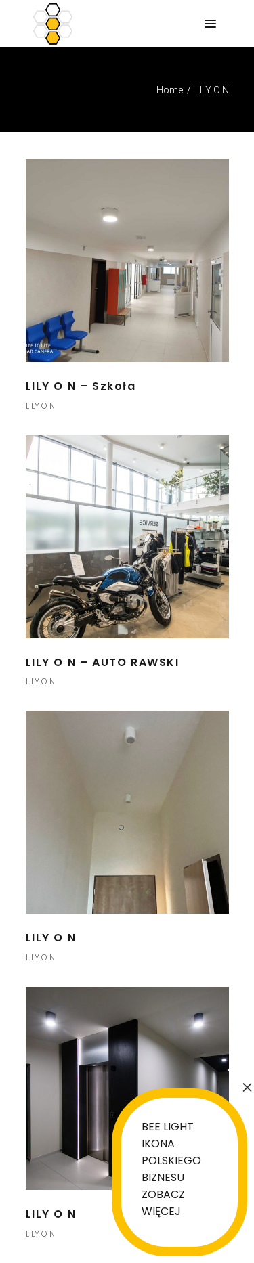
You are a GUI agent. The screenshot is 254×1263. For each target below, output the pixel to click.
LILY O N (40, 406)
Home (169, 90)
